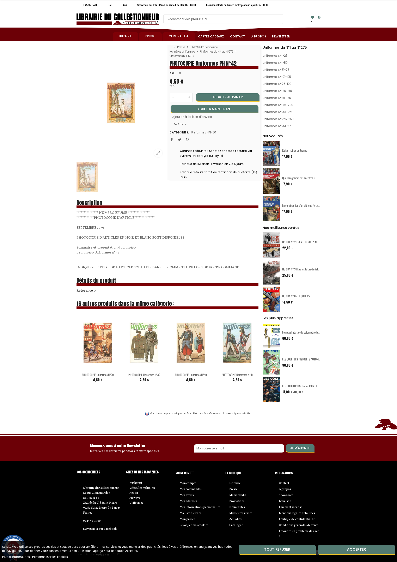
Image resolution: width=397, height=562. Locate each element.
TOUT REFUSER (277, 549)
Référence (85, 290)
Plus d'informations (16, 557)
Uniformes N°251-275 (278, 126)
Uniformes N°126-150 (277, 91)
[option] (121, 103)
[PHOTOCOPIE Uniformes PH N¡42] (121, 103)
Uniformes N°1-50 (203, 132)
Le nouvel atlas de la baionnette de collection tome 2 (309, 332)
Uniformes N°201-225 (278, 112)
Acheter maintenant (214, 109)
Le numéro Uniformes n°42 (98, 252)
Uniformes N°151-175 (277, 98)
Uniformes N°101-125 (277, 77)
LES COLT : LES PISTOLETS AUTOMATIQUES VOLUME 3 (311, 359)
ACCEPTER (356, 549)
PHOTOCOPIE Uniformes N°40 (191, 374)
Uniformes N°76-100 (277, 84)
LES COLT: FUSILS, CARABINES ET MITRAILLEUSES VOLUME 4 (314, 386)
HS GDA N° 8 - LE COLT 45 (296, 296)
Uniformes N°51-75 (276, 70)
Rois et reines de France (294, 150)
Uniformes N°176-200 (278, 105)
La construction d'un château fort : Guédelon (305, 205)
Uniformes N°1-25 (275, 56)
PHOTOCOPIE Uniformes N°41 (237, 374)
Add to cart (89, 367)
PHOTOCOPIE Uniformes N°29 (98, 374)
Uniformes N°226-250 (278, 119)
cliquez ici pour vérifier (237, 413)
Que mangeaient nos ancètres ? (298, 178)
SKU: (173, 73)
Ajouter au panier (228, 97)
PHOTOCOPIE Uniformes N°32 (144, 374)
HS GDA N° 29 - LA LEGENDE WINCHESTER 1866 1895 (310, 242)
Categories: (179, 132)
